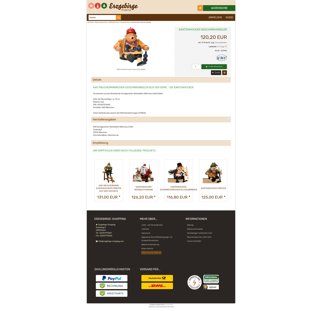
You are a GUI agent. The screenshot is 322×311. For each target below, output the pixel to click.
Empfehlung (100, 143)
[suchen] (118, 17)
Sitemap (190, 225)
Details (97, 79)
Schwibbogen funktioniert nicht (199, 233)
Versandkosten (221, 43)
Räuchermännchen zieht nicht (199, 237)
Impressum (145, 233)
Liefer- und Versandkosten (152, 225)
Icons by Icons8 (169, 304)
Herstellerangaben (104, 119)
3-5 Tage (220, 47)
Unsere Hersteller (194, 241)
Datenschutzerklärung (150, 245)
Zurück (217, 73)
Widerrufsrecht (147, 249)
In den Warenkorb (215, 66)
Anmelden (215, 17)
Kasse (229, 17)
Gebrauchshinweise (195, 229)
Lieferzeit (145, 229)
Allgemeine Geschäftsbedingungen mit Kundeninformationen (156, 239)
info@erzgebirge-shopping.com (111, 241)
